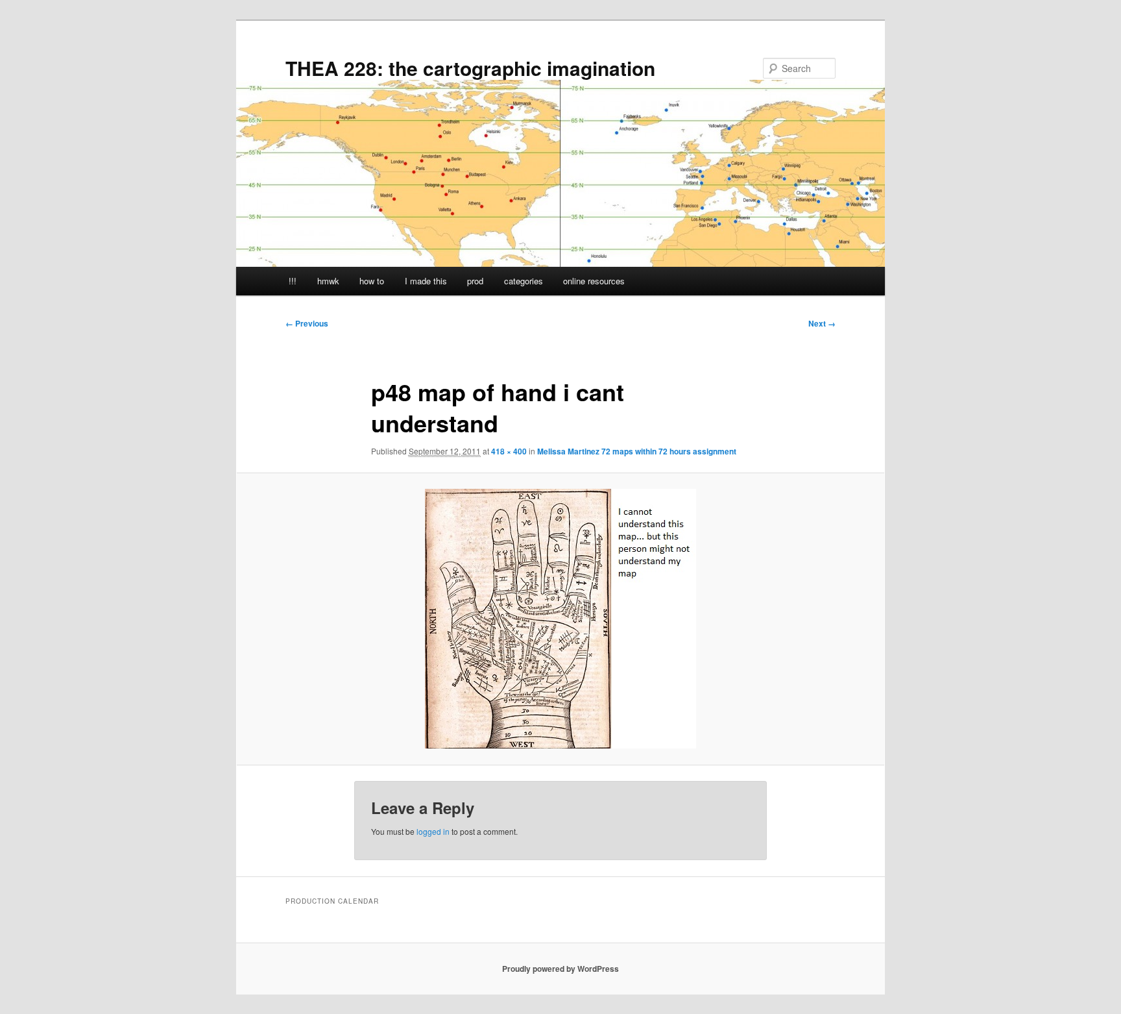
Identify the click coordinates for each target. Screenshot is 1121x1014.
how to (371, 281)
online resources (594, 281)
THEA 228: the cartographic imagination (470, 68)
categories (523, 281)
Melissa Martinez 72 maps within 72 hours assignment (636, 451)
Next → (822, 323)
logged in (433, 831)
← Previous (306, 323)
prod (475, 281)
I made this (426, 281)
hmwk (328, 281)
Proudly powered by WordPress (560, 968)
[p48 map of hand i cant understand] (560, 618)
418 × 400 (509, 451)
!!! (292, 281)
